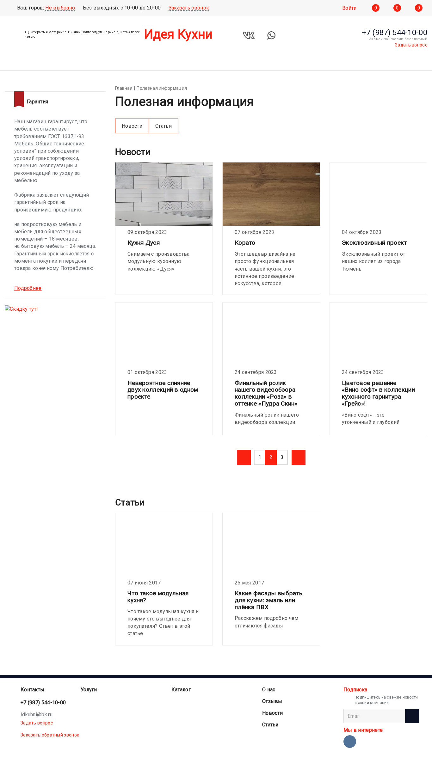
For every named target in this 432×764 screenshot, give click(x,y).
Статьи (163, 126)
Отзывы (272, 701)
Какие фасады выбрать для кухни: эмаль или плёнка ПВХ (268, 600)
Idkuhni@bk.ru (36, 715)
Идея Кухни (178, 34)
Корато (245, 242)
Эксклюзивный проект (374, 242)
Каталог (181, 690)
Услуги (89, 690)
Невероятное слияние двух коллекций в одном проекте (162, 389)
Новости (132, 126)
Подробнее (28, 288)
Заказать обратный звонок (50, 734)
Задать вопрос (37, 722)
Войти (349, 8)
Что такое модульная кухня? (158, 597)
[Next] (298, 457)
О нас (268, 690)
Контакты (32, 690)
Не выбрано (60, 8)
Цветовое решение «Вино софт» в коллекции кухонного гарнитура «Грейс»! (378, 393)
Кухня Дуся (143, 242)
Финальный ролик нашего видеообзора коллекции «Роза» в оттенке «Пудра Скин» (266, 393)
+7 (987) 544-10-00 (43, 703)
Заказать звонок (189, 8)
